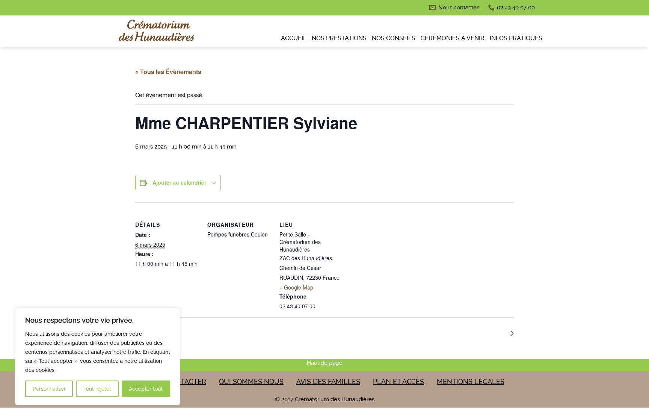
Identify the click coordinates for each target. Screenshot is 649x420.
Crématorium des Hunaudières (155, 32)
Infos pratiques (516, 38)
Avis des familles (328, 381)
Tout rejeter (97, 389)
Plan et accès (398, 381)
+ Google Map (296, 287)
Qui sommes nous (251, 381)
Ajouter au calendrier (179, 182)
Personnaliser (49, 389)
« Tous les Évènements (168, 71)
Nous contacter (458, 7)
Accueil (293, 38)
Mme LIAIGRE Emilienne (472, 332)
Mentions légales (470, 381)
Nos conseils (393, 38)
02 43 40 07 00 (516, 7)
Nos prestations (339, 38)
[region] (97, 356)
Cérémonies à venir (452, 38)
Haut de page (324, 362)
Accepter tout (146, 389)
